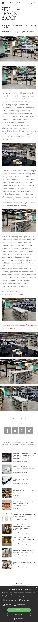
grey (32, 442)
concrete (15, 442)
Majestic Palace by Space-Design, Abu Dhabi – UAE (24, 551)
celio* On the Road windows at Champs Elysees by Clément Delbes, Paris (21, 527)
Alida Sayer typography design (23, 480)
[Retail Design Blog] (19, 13)
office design (22, 444)
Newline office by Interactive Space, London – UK (24, 468)
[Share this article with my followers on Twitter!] (15, 430)
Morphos (13, 291)
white (34, 444)
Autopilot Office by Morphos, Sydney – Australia (19, 26)
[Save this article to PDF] (29, 430)
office (15, 444)
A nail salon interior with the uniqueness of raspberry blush (23, 503)
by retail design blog (20, 461)
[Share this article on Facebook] (7, 430)
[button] (4, 600)
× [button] (36, 588)
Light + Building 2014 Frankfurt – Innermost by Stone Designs (23, 539)
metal (10, 444)
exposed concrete (24, 442)
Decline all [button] (19, 614)
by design (16, 508)
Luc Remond (18, 294)
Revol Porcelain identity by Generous (24, 563)
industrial (5, 444)
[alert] (19, 604)
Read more (26, 597)
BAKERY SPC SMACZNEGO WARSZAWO (23, 491)
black (9, 442)
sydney (29, 444)
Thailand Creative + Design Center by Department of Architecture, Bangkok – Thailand (24, 456)
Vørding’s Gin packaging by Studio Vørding (24, 515)
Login (12, 2)
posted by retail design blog (12, 31)
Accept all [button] (19, 610)
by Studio (16, 495)
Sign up (19, 2)
